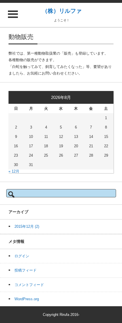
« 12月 (14, 171)
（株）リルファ (62, 11)
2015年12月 (26, 226)
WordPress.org (26, 299)
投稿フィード (25, 270)
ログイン (21, 256)
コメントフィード (29, 285)
